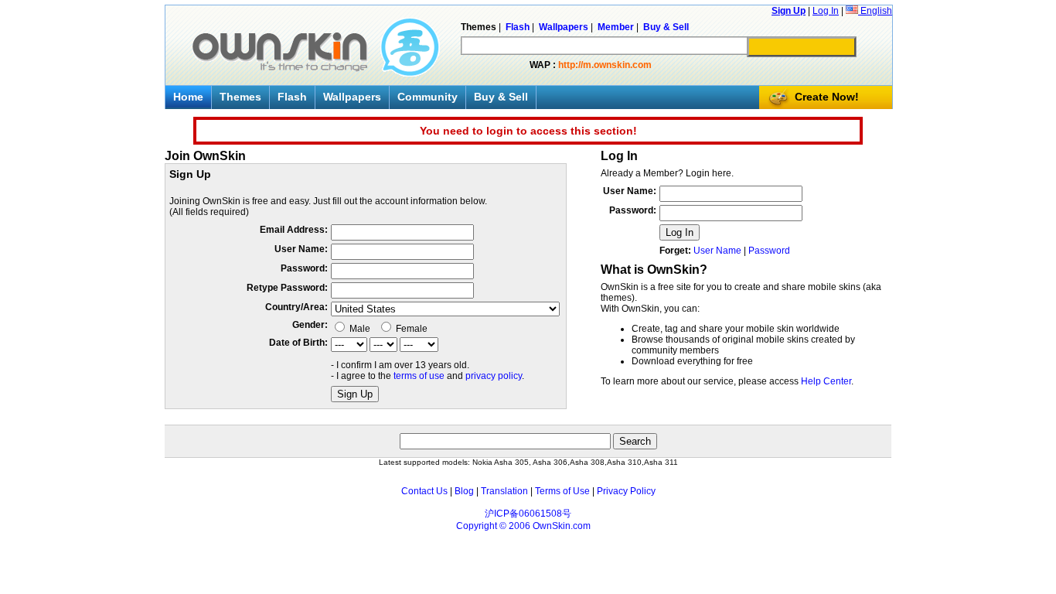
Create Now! (827, 96)
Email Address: (294, 229)
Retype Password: (287, 287)
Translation (504, 491)
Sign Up (789, 10)
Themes (240, 96)
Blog (464, 491)
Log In (825, 10)
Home (188, 96)
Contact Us (424, 491)
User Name (717, 250)
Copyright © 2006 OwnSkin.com (523, 526)
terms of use (419, 375)
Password (769, 250)
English (875, 10)
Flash (292, 96)
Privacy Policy (626, 491)
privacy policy (493, 375)
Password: (304, 268)
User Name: (301, 249)
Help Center (826, 381)
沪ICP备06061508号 (528, 513)
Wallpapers (352, 96)
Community (427, 96)
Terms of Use (562, 491)
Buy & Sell (501, 96)
